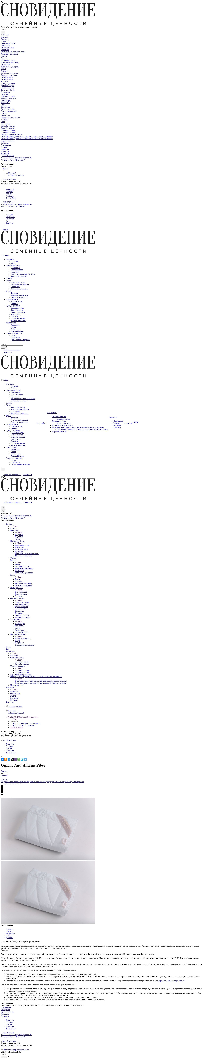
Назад (15, 526)
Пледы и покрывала (23, 638)
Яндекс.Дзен (11, 198)
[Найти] (3, 32)
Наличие (9, 931)
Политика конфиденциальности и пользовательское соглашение (41, 681)
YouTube (9, 194)
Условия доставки (22, 670)
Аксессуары (20, 624)
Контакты (5, 1016)
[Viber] (15, 759)
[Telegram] (25, 759)
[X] (12, 759)
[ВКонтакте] (2, 759)
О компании (6, 1008)
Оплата (9, 936)
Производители (7, 1012)
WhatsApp (10, 196)
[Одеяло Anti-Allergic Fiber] (48, 860)
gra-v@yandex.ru (9, 179)
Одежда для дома (22, 602)
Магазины (5, 1014)
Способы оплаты (22, 662)
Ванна (17, 564)
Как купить (15, 655)
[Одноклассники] (5, 759)
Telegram (9, 192)
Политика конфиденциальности (16, 1050)
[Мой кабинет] (2, 472)
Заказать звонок (16, 728)
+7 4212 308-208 (8, 156)
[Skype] (22, 759)
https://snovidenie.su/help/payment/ (171, 981)
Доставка (9, 938)
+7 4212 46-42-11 (13, 160)
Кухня (17, 579)
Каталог (13, 528)
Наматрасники (21, 592)
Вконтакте (10, 190)
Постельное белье (22, 545)
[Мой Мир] (9, 759)
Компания (14, 691)
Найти (4, 1057)
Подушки (19, 535)
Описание (10, 929)
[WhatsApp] (18, 759)
